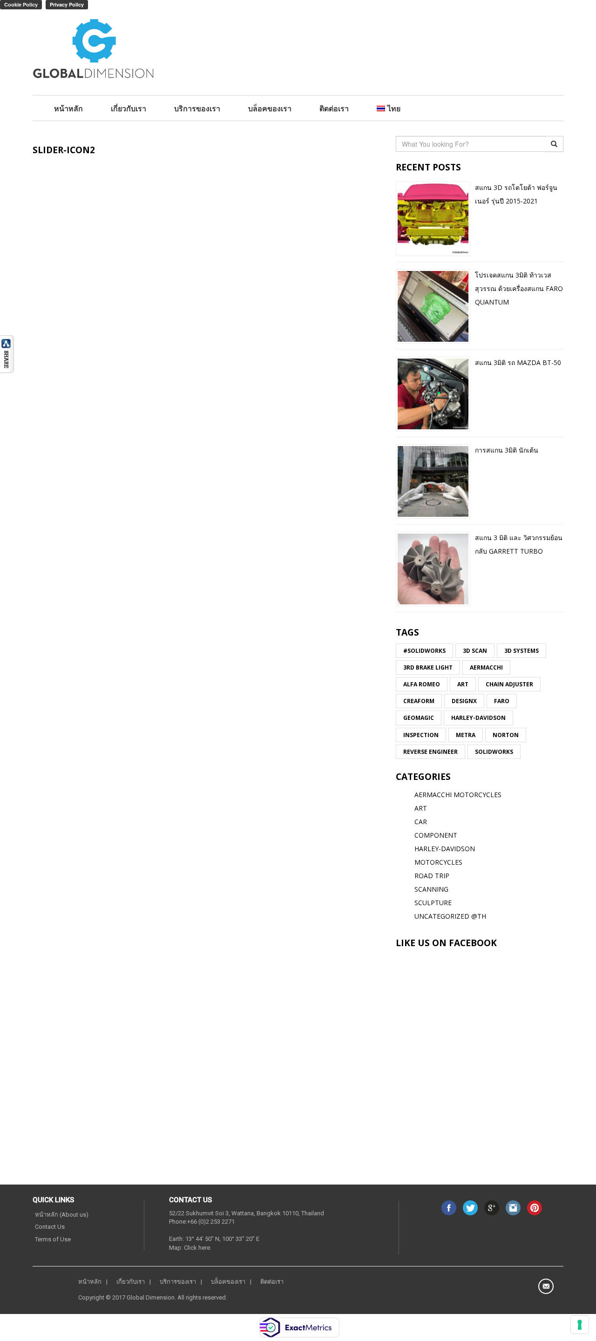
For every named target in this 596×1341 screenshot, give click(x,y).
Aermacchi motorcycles (457, 794)
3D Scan (475, 651)
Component (435, 835)
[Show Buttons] (7, 353)
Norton (506, 735)
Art (462, 684)
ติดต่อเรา (334, 108)
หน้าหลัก (68, 108)
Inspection (421, 735)
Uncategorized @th (450, 916)
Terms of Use (53, 1239)
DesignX (464, 701)
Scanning (431, 889)
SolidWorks (494, 752)
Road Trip (431, 875)
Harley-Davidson (478, 718)
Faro (501, 701)
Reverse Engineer (430, 752)
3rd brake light (428, 667)
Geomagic (418, 718)
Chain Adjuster (509, 684)
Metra (465, 735)
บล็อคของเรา (269, 108)
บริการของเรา (197, 108)
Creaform (418, 701)
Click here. (197, 1247)
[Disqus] (207, 303)
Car (420, 821)
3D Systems (521, 651)
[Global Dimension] (94, 50)
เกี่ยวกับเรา (128, 108)
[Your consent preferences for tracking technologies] (580, 1325)
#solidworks (424, 651)
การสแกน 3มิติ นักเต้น (506, 450)
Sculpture (433, 902)
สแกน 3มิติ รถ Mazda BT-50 (518, 362)
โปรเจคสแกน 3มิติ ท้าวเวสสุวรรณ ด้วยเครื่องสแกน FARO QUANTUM (519, 288)
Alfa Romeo (421, 684)
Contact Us (50, 1226)
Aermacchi (486, 667)
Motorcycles (438, 862)
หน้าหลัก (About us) (61, 1214)
